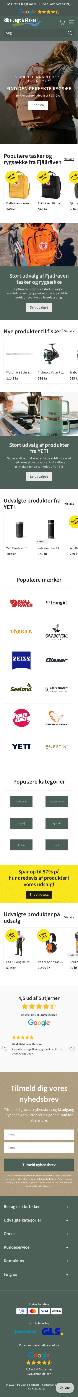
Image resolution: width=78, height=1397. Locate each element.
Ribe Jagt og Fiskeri (27, 1385)
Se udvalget (39, 307)
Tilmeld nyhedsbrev (39, 1165)
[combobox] (39, 33)
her (53, 1182)
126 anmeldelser (46, 1015)
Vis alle (69, 159)
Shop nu (37, 105)
